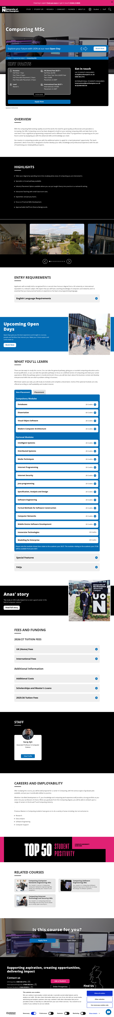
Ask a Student (60, 981)
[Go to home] (10, 9)
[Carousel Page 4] (56, 261)
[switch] (51, 1013)
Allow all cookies (99, 993)
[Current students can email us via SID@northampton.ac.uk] (31, 987)
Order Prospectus (60, 986)
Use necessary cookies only (99, 1005)
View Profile (28, 756)
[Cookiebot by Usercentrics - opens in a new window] (11, 1013)
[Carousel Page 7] (62, 261)
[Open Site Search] (109, 9)
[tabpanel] (57, 473)
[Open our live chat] (108, 1012)
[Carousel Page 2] (51, 261)
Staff (104, 9)
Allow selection (99, 999)
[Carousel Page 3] (54, 261)
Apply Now (39, 101)
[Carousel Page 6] (60, 261)
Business (71, 9)
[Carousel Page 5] (58, 261)
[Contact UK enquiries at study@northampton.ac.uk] (29, 982)
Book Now (100, 48)
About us (81, 9)
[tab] (39, 392)
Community (61, 9)
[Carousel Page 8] (64, 261)
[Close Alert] (112, 2)
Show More (39, 94)
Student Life (38, 9)
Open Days (71, 940)
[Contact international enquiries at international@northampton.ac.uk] (35, 984)
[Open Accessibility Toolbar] (90, 9)
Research (50, 9)
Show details (93, 1013)
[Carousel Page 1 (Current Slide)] (49, 261)
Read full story (11, 607)
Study (28, 9)
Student (96, 9)
